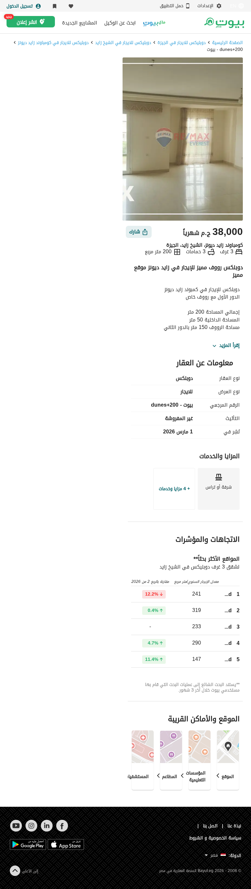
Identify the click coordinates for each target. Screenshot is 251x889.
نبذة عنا (234, 825)
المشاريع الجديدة (79, 22)
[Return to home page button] (224, 23)
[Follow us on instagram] (31, 830)
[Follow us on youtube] (16, 830)
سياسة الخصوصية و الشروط (215, 838)
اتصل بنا (210, 825)
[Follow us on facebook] (62, 830)
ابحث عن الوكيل (120, 22)
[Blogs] (154, 22)
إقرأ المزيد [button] (229, 346)
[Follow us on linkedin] (47, 830)
